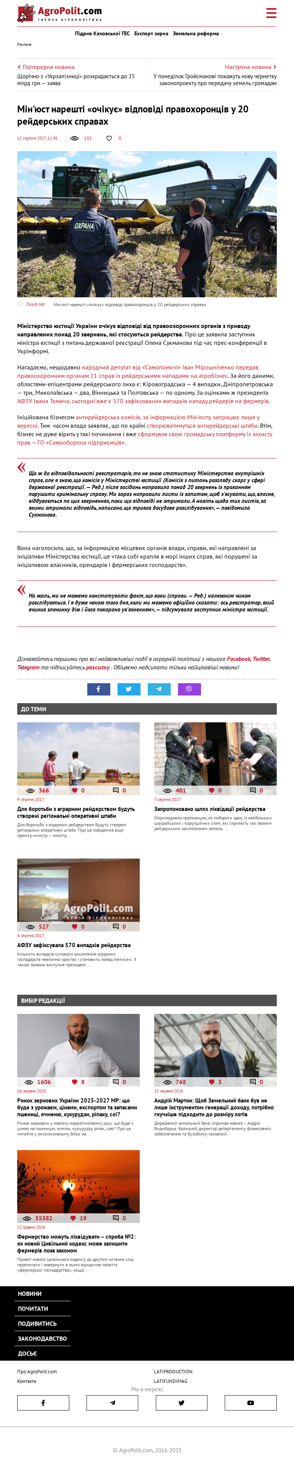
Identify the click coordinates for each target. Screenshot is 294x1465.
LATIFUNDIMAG (171, 1381)
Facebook (238, 658)
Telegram (28, 667)
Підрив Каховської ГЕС (102, 33)
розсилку (98, 667)
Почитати (33, 1308)
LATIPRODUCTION (173, 1371)
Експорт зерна (151, 33)
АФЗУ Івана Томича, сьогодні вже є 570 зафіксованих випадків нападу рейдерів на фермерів (143, 401)
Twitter (261, 658)
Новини (30, 1293)
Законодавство (42, 1338)
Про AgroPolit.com (37, 1371)
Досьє (27, 1353)
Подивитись (37, 1323)
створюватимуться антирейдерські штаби (201, 425)
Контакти (26, 1381)
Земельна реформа (196, 33)
